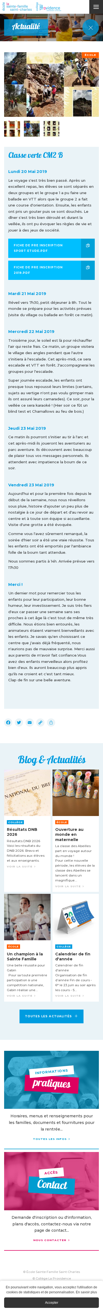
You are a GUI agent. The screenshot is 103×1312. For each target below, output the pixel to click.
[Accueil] (52, 7)
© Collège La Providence (51, 1278)
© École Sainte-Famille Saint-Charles (51, 1272)
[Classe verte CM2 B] (51, 84)
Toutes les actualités (48, 1016)
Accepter (51, 1303)
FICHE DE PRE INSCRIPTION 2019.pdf (38, 270)
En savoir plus (86, 1292)
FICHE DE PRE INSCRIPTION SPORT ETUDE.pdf (38, 248)
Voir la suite (27, 831)
